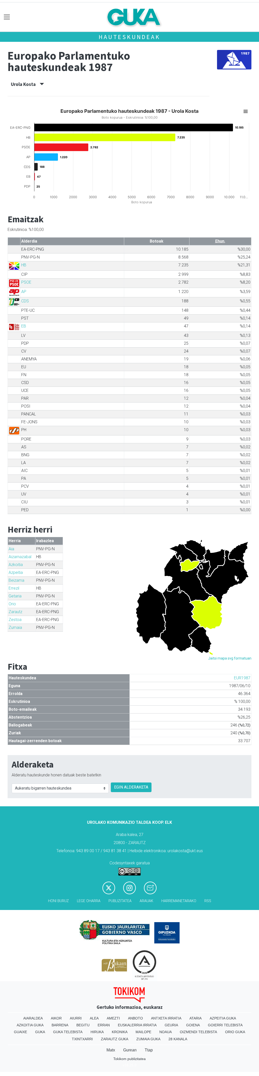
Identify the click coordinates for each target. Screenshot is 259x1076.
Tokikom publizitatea (129, 1059)
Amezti (113, 1018)
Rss (207, 901)
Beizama (16, 580)
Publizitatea (120, 901)
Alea (94, 1018)
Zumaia (15, 627)
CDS (25, 301)
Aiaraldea (33, 1018)
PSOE (26, 282)
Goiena (193, 1025)
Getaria (15, 596)
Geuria (171, 1025)
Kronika (119, 1032)
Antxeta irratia (166, 1018)
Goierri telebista (225, 1025)
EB (23, 326)
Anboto (135, 1018)
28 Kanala (177, 1039)
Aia (11, 548)
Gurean (130, 1050)
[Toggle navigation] (7, 17)
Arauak (146, 901)
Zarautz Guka (114, 1039)
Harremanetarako (178, 901)
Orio (12, 603)
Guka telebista (67, 1032)
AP (23, 291)
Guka (40, 1032)
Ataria (195, 1018)
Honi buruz (58, 901)
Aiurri (76, 1018)
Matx (110, 1050)
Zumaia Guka (148, 1039)
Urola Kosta (25, 84)
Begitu (83, 1025)
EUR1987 (242, 678)
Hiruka (97, 1032)
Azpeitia (16, 572)
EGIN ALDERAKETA (131, 787)
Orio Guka (235, 1032)
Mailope (143, 1032)
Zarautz (15, 611)
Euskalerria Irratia (137, 1025)
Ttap (149, 1050)
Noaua (165, 1032)
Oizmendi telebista (198, 1032)
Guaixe (20, 1032)
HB (23, 265)
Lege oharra (88, 901)
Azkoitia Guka (30, 1025)
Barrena (60, 1025)
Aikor (56, 1018)
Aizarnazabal (20, 556)
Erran (104, 1025)
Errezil (14, 588)
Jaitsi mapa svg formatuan (229, 658)
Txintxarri (82, 1039)
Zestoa (15, 619)
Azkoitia (16, 564)
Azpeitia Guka (223, 1018)
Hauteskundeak (129, 37)
